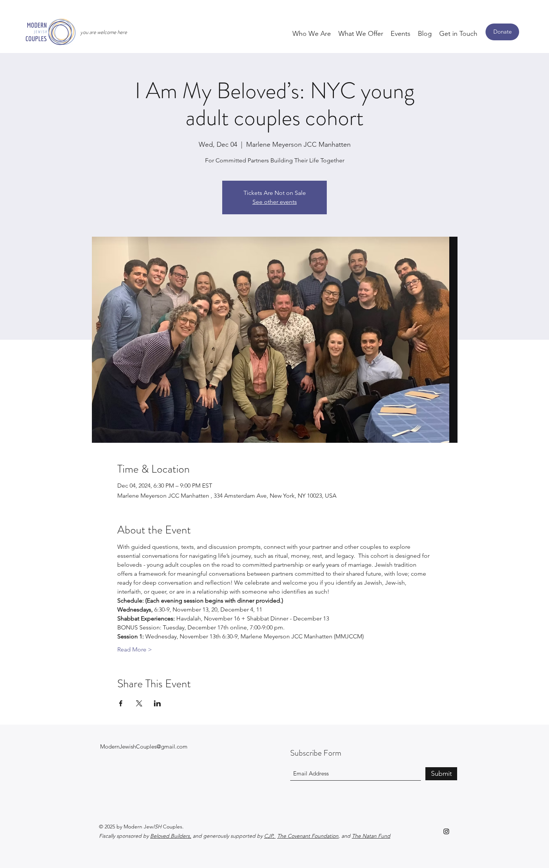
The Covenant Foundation (307, 836)
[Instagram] (446, 831)
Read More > (134, 649)
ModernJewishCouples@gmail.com (143, 746)
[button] (312, 33)
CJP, (270, 836)
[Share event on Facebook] (120, 703)
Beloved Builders (170, 836)
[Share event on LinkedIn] (157, 703)
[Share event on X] (139, 703)
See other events (274, 201)
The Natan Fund (371, 836)
